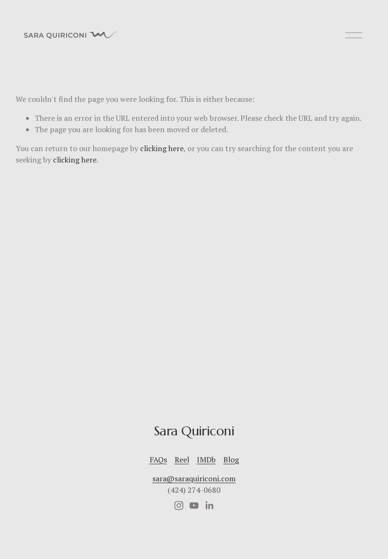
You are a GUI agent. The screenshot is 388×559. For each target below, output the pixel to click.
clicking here (162, 148)
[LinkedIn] (209, 505)
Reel (182, 459)
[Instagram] (179, 505)
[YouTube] (194, 505)
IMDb (206, 459)
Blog (231, 459)
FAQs (158, 459)
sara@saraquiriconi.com (194, 478)
